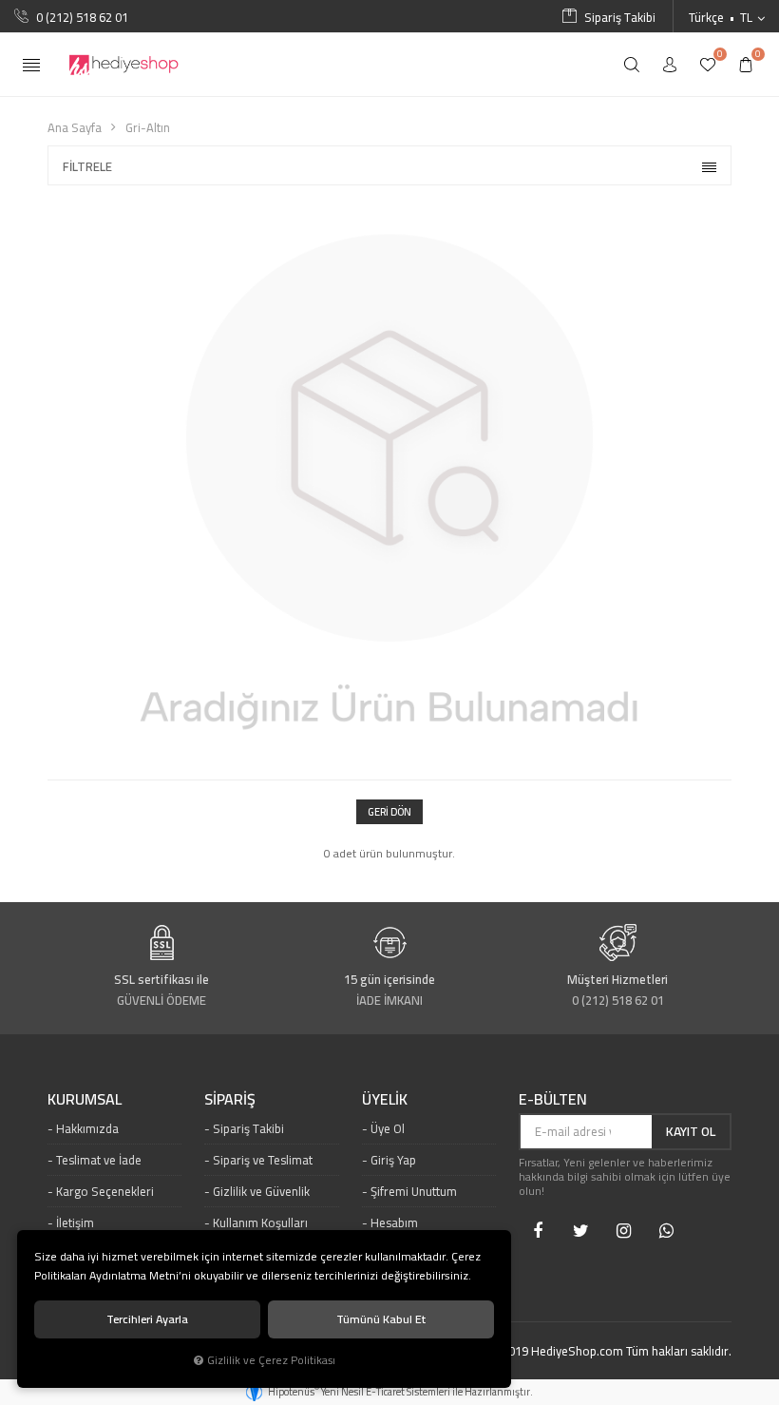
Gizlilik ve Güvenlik (261, 1191)
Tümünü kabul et (381, 1319)
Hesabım (394, 1222)
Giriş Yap (393, 1159)
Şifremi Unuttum (413, 1191)
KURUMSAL (85, 1099)
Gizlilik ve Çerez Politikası (271, 1360)
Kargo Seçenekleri (105, 1191)
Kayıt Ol (690, 1131)
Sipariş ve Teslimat (263, 1159)
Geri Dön (389, 811)
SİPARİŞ (230, 1099)
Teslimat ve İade (99, 1159)
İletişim (75, 1222)
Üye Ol (387, 1128)
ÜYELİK (385, 1099)
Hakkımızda (87, 1128)
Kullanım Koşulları (260, 1222)
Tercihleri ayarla (147, 1319)
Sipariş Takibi (248, 1128)
